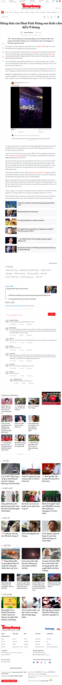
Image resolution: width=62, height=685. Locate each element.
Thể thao (48, 12)
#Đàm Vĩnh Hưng (19, 273)
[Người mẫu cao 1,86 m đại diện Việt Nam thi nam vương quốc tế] (6, 401)
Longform (50, 633)
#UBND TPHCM (46, 270)
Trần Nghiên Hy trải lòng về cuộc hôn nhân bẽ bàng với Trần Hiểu (33, 427)
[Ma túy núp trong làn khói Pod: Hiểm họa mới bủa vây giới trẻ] (51, 602)
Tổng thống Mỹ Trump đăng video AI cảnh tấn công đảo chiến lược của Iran (10, 564)
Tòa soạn (4, 650)
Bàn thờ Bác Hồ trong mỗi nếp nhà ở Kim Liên (50, 478)
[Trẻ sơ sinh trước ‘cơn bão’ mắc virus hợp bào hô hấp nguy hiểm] (31, 602)
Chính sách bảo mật (16, 668)
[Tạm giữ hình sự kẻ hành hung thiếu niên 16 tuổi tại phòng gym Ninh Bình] (10, 496)
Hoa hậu (49, 644)
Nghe (3, 43)
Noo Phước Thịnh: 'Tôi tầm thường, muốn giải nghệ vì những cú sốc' (35, 240)
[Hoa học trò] (59, 629)
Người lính (54, 12)
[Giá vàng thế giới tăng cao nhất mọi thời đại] (11, 221)
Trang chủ (2, 12)
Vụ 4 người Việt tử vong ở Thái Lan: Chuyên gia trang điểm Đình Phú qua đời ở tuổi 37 (35, 230)
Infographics (5, 636)
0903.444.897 (6, 661)
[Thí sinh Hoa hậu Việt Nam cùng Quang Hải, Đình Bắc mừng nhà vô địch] (6, 438)
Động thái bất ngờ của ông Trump (28, 211)
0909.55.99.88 (38, 652)
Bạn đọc (3, 646)
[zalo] (46, 662)
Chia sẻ (3, 48)
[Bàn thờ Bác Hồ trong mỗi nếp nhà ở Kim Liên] (51, 469)
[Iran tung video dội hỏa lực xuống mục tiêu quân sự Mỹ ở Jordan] (31, 553)
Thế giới (32, 12)
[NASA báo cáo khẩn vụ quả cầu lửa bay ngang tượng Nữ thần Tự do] (11, 204)
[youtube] (60, 1)
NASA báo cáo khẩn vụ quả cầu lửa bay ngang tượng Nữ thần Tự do (36, 204)
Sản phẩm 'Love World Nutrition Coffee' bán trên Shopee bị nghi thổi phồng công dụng (9, 615)
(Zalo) (43, 652)
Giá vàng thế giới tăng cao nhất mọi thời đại (31, 220)
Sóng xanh (16, 12)
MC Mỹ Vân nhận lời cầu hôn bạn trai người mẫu (20, 444)
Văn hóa (3, 644)
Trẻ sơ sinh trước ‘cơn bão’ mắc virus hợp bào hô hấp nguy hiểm (31, 613)
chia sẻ (44, 17)
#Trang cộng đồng (32, 273)
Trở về (3, 60)
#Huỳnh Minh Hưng (12, 270)
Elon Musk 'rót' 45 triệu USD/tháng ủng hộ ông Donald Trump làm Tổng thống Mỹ (37, 248)
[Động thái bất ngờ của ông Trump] (11, 213)
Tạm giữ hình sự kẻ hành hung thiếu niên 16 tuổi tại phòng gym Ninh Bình (10, 507)
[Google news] (51, 662)
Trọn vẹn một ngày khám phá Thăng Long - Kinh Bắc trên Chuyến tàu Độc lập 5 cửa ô (6, 428)
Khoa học (37, 644)
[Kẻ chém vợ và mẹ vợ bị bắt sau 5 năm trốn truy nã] (31, 496)
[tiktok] (42, 662)
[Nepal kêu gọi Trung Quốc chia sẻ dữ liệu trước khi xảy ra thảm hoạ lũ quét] (23, 577)
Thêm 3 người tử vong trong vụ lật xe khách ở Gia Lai (31, 478)
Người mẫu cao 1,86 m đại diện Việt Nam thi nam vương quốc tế (6, 409)
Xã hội (6, 12)
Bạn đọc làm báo (10, 681)
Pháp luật (43, 12)
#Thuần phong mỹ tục (27, 277)
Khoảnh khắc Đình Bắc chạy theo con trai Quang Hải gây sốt (33, 446)
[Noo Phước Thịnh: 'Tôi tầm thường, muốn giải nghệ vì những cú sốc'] (11, 240)
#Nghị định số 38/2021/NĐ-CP (29, 270)
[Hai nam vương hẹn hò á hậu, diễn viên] (20, 418)
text (47, 17)
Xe (58, 12)
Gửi (52, 314)
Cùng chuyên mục (9, 395)
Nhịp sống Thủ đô (39, 646)
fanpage (33, 52)
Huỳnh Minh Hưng (16, 155)
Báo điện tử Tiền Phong (31, 6)
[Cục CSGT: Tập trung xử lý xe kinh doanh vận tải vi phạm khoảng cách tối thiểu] (10, 469)
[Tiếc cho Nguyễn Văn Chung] (33, 401)
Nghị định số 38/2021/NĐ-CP (37, 172)
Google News (58, 17)
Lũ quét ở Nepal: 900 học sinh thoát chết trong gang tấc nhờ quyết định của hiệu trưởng (51, 566)
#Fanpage (9, 273)
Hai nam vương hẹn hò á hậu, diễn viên (19, 425)
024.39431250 (6, 654)
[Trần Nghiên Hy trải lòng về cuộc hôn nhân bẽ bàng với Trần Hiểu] (33, 418)
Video (3, 633)
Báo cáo (30, 324)
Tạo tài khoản (18, 305)
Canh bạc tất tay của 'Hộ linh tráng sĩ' (20, 407)
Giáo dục (26, 644)
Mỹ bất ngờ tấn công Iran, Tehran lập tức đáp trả (54, 584)
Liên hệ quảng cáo (38, 650)
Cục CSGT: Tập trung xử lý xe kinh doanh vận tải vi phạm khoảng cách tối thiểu (10, 480)
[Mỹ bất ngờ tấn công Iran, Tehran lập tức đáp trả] (54, 577)
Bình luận (3, 56)
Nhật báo (15, 633)
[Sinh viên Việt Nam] (49, 629)
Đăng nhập (8, 305)
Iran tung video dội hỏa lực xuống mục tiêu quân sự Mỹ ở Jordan (30, 564)
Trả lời (22, 324)
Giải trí (5, 17)
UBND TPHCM (41, 46)
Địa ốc (22, 12)
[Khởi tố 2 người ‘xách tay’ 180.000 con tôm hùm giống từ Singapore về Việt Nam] (51, 496)
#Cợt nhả (39, 277)
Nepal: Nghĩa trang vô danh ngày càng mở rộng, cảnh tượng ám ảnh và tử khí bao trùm (38, 586)
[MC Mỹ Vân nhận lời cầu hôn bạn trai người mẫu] (20, 438)
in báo (51, 17)
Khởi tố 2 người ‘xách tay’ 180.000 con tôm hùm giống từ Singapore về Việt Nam (51, 508)
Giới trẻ (37, 12)
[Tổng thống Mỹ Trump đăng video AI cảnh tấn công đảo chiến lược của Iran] (10, 553)
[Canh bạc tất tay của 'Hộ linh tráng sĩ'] (20, 401)
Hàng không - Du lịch (18, 646)
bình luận (54, 17)
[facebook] (57, 1)
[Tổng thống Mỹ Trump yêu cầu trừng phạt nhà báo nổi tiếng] (7, 577)
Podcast (38, 633)
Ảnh (25, 633)
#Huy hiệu (44, 273)
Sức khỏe (27, 12)
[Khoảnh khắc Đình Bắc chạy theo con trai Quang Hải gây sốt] (33, 438)
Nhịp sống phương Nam (52, 646)
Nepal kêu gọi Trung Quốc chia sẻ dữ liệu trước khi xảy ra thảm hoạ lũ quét (23, 585)
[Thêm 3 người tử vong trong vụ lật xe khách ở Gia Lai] (31, 469)
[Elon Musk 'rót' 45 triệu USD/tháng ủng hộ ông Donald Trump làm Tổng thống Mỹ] (11, 249)
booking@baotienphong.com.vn (42, 654)
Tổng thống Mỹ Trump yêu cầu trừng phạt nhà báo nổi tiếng (7, 585)
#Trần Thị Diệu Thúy (12, 277)
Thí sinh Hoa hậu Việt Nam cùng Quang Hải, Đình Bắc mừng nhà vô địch (6, 446)
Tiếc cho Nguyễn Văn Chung (33, 407)
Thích (13, 324)
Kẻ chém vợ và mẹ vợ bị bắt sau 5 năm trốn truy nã (31, 506)
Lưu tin (3, 52)
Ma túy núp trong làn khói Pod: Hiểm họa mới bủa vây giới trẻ (51, 612)
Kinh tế (11, 12)
